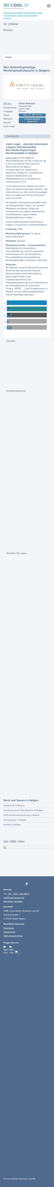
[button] (9, 303)
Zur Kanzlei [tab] (12, 136)
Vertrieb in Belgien (12, 824)
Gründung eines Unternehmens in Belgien (23, 810)
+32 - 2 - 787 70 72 (32, 115)
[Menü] (49, 6)
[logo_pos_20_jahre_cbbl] (22, 6)
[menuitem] (49, 6)
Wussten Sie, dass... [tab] (17, 553)
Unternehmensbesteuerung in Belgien (21, 815)
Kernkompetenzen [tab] (16, 391)
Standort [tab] (10, 341)
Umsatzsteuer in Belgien (15, 820)
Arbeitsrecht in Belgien (14, 805)
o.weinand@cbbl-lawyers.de (32, 120)
